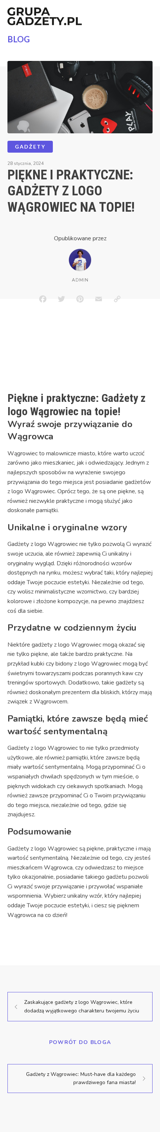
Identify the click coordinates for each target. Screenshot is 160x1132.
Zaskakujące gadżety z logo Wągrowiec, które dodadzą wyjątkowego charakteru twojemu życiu (81, 1006)
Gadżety (30, 146)
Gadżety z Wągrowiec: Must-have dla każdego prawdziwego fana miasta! (81, 1078)
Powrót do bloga (80, 1042)
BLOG (18, 39)
